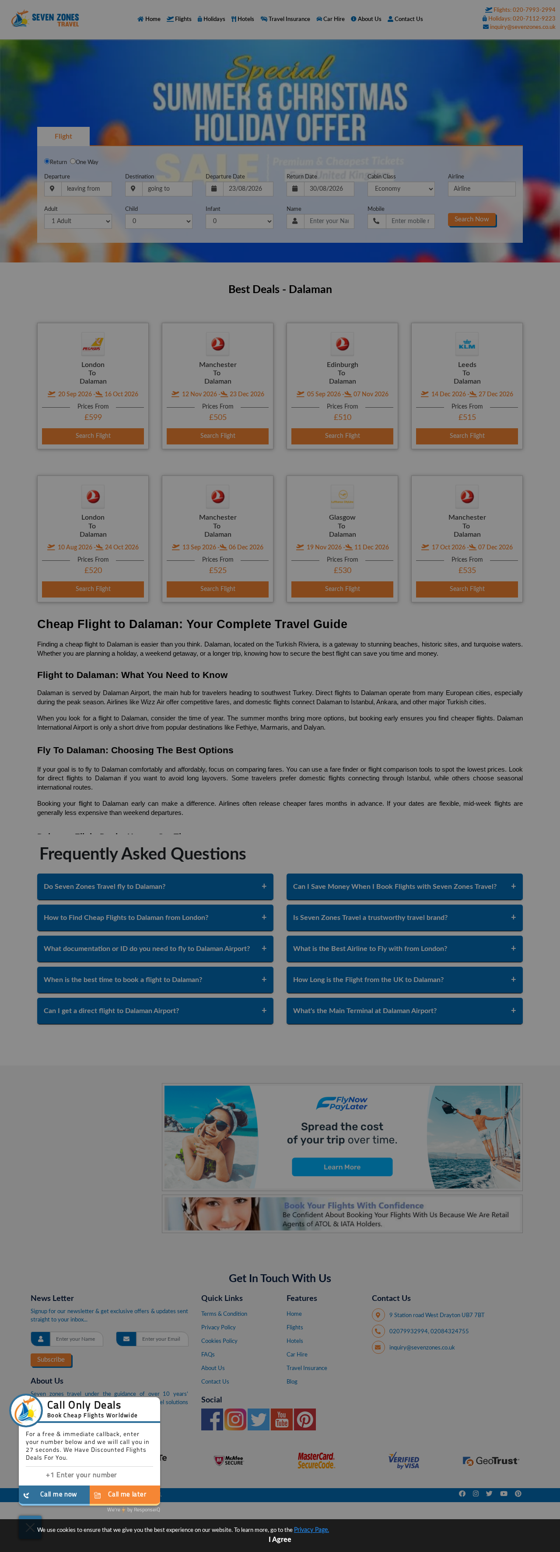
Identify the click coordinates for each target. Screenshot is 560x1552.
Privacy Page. (311, 1530)
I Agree (280, 1539)
